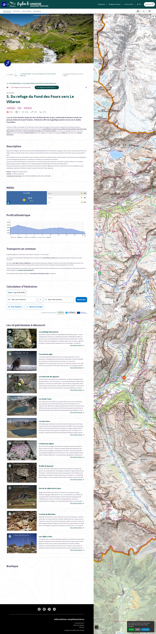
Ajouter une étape (35, 307)
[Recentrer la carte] (96, 26)
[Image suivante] (34, 338)
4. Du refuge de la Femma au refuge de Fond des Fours (22, 87)
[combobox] (21, 300)
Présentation (7, 11)
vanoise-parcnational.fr (26, 270)
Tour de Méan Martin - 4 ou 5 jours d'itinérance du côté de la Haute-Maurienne (38, 75)
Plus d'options (16, 307)
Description (16, 11)
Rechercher (81, 300)
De (9, 299)
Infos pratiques (26, 11)
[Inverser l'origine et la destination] (40, 299)
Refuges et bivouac (115, 4)
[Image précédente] (10, 338)
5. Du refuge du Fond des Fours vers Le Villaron (47, 87)
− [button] (96, 18)
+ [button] (96, 16)
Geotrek (81, 627)
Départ (10, 292)
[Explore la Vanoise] (25, 4)
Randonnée (101, 4)
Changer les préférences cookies (74, 630)
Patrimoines (37, 11)
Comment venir (79, 623)
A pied (16, 75)
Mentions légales (79, 625)
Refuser (137, 629)
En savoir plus (145, 629)
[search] (24, 299)
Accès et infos (128, 4)
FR (140, 4)
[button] (96, 21)
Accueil (11, 75)
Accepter (131, 629)
